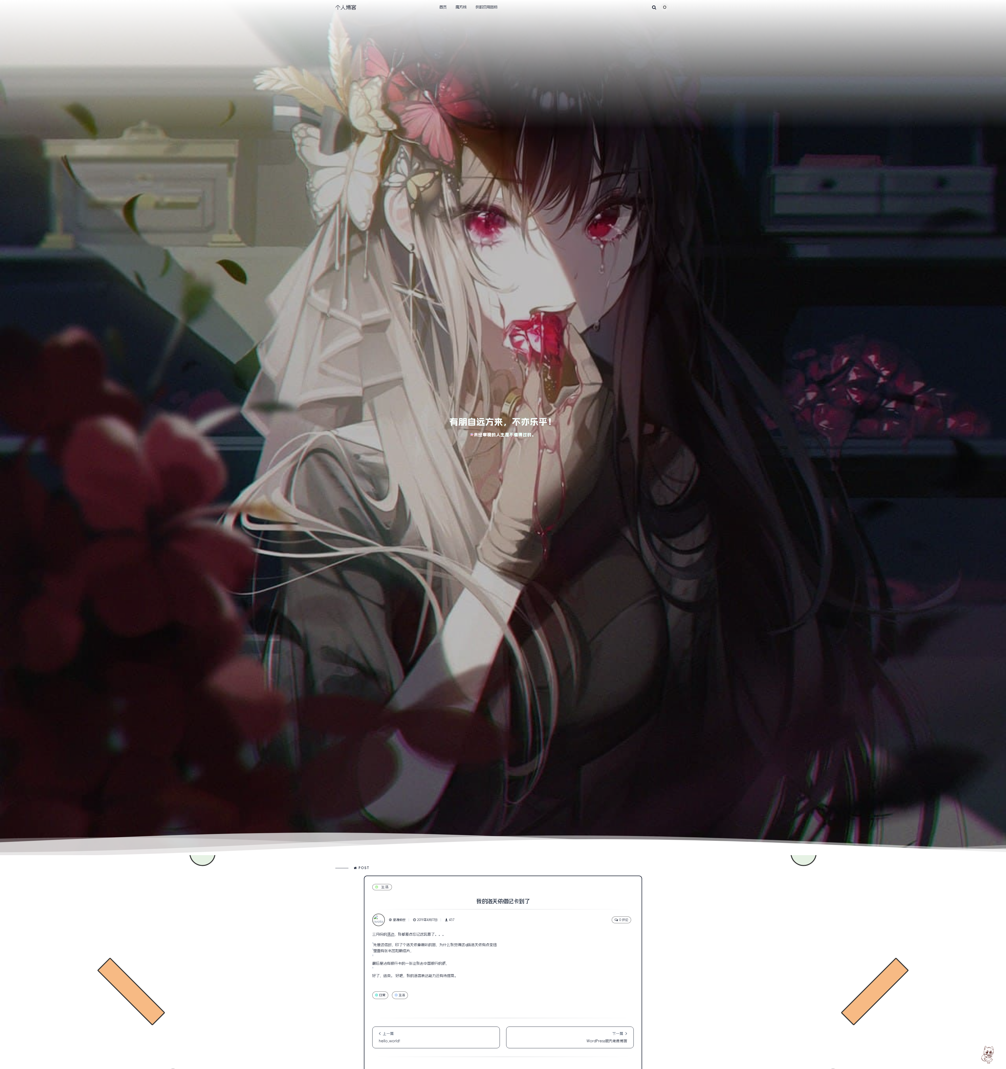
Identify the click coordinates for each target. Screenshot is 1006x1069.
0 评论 (623, 919)
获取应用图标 (486, 7)
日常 (382, 995)
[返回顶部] (989, 1054)
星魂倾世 (399, 919)
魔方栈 (461, 7)
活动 (390, 934)
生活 (385, 887)
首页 (443, 7)
